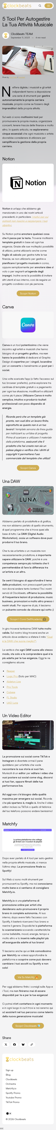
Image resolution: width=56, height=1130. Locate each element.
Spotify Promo (13, 1093)
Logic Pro (12, 676)
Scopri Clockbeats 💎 (28, 1025)
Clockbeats (11, 1079)
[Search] (40, 5)
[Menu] (49, 5)
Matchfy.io (11, 1088)
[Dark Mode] (9, 1113)
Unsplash (21, 77)
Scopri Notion (28, 293)
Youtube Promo (14, 1097)
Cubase (11, 692)
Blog (8, 1074)
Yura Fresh (13, 77)
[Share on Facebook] (14, 1044)
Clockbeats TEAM (22, 34)
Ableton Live (14, 681)
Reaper (11, 671)
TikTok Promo (13, 1102)
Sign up (9, 1070)
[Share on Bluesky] (23, 1044)
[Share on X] (5, 1044)
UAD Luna (12, 702)
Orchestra (11, 1083)
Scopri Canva (28, 467)
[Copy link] (31, 1044)
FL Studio (12, 697)
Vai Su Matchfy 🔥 (28, 977)
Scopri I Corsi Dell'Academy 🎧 (28, 619)
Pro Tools (12, 686)
